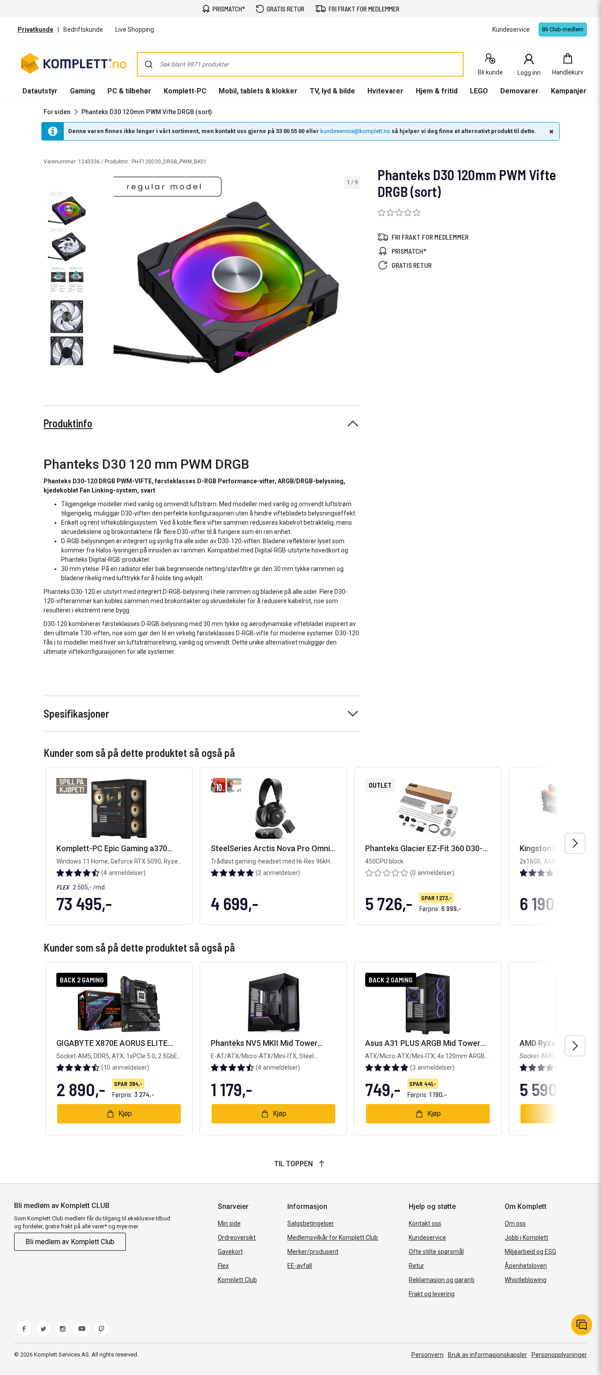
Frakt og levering (431, 1293)
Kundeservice (427, 1237)
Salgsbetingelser (310, 1223)
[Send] (149, 64)
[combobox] (300, 64)
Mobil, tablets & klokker (258, 91)
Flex (223, 1265)
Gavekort (230, 1251)
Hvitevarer (385, 91)
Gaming (82, 91)
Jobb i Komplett (526, 1237)
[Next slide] (352, 277)
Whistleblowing (525, 1279)
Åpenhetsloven (526, 1265)
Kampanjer (568, 91)
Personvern (427, 1354)
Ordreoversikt (237, 1237)
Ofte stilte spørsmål (436, 1251)
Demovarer (519, 91)
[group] (226, 275)
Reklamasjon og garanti (441, 1279)
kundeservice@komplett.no (355, 131)
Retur (416, 1265)
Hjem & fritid (437, 91)
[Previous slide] (100, 277)
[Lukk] (550, 131)
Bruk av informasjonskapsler (487, 1354)
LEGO (479, 91)
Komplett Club (237, 1279)
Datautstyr (40, 91)
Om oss (515, 1223)
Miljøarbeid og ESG (530, 1251)
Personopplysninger (559, 1354)
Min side (229, 1223)
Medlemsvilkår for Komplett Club (332, 1237)
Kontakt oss (425, 1223)
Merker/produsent (312, 1251)
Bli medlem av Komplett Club (70, 1242)
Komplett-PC (185, 91)
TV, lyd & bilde (332, 91)
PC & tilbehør (129, 91)
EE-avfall (299, 1265)
